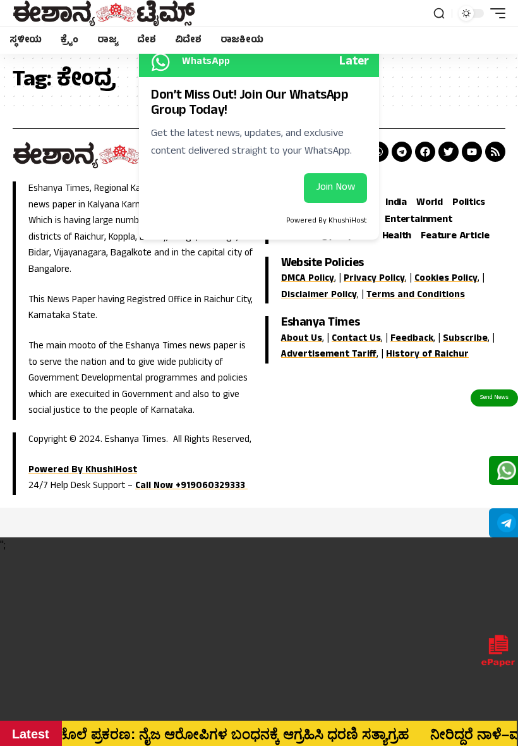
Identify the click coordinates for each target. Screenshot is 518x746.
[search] (439, 13)
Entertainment (418, 221)
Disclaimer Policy (319, 295)
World (429, 204)
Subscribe (465, 339)
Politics (468, 204)
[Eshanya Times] (104, 13)
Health (397, 237)
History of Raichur (427, 355)
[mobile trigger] (494, 13)
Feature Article (455, 237)
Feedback (411, 339)
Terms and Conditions (415, 295)
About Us (301, 339)
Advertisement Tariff (328, 355)
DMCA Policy (307, 279)
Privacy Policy (374, 279)
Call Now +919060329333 (191, 486)
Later (354, 62)
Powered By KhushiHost (82, 471)
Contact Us (356, 339)
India (396, 204)
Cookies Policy (446, 279)
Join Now (335, 188)
